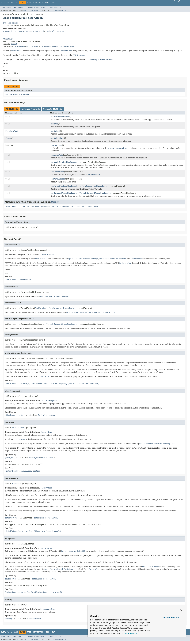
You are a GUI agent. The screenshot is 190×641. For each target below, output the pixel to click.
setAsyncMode (57, 155)
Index (46, 3)
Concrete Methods (52, 109)
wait (84, 206)
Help (53, 3)
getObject (55, 131)
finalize (25, 206)
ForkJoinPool (38, 31)
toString (75, 206)
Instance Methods (30, 109)
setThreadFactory (59, 186)
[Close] (181, 610)
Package (14, 3)
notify (55, 206)
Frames (31, 7)
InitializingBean (55, 31)
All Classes (55, 7)
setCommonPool (57, 172)
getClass (35, 206)
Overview (5, 3)
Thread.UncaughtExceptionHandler (95, 193)
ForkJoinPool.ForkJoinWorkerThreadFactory (88, 186)
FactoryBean (25, 31)
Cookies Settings (170, 617)
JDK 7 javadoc (79, 55)
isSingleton (56, 145)
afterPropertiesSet (60, 117)
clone (7, 206)
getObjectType (57, 138)
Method (34, 10)
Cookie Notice (129, 633)
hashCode (45, 206)
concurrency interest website (99, 59)
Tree (29, 3)
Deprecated (38, 3)
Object (14, 44)
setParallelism (58, 179)
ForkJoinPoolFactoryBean (17, 94)
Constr (26, 10)
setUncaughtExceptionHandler (64, 193)
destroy (54, 124)
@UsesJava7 (8, 39)
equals (15, 206)
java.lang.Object (10, 23)
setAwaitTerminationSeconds (64, 162)
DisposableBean (10, 31)
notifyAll (64, 206)
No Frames (40, 7)
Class (8, 138)
